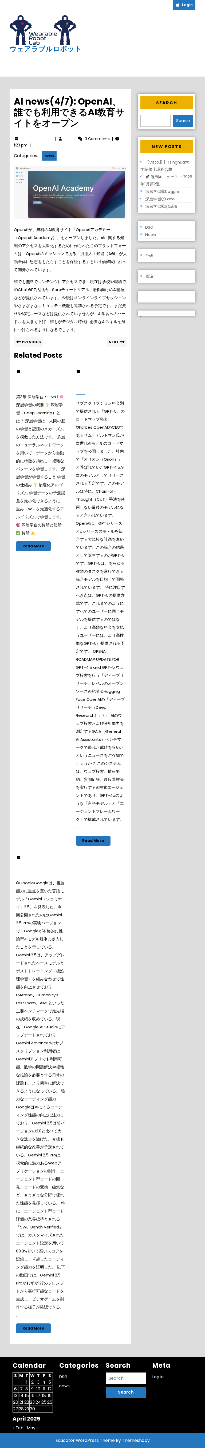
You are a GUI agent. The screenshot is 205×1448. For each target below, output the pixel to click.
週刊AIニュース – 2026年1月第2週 (166, 180)
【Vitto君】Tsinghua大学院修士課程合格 (164, 165)
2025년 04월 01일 (38, 857)
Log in (146, 296)
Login (188, 4)
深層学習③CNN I (37, 380)
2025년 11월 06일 (37, 371)
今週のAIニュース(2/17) (97, 384)
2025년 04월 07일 (37, 138)
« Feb (18, 1428)
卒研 (149, 255)
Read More (36, 547)
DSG (149, 227)
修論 (149, 276)
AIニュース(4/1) (36, 866)
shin (68, 138)
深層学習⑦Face (160, 199)
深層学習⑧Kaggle (162, 191)
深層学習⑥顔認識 (161, 206)
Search (166, 103)
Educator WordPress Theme (85, 1440)
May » (32, 1428)
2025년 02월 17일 (98, 371)
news (49, 155)
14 (21, 1396)
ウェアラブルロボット (46, 49)
